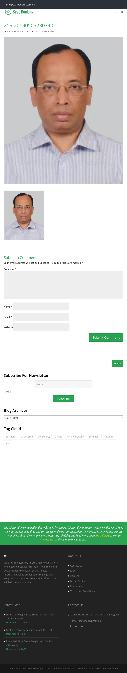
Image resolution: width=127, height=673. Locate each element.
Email (8, 317)
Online (58, 436)
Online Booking (75, 436)
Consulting (44, 436)
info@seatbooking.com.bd (86, 620)
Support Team (15, 31)
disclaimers (102, 535)
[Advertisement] (63, 491)
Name (8, 306)
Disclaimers (76, 586)
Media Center (77, 581)
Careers (74, 575)
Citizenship (27, 436)
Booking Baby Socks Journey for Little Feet (29, 630)
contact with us (49, 539)
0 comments (49, 31)
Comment (10, 269)
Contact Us (76, 565)
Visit (8, 443)
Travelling (108, 436)
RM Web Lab (112, 668)
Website (8, 327)
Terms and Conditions (82, 591)
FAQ (72, 570)
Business (11, 436)
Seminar (93, 436)
